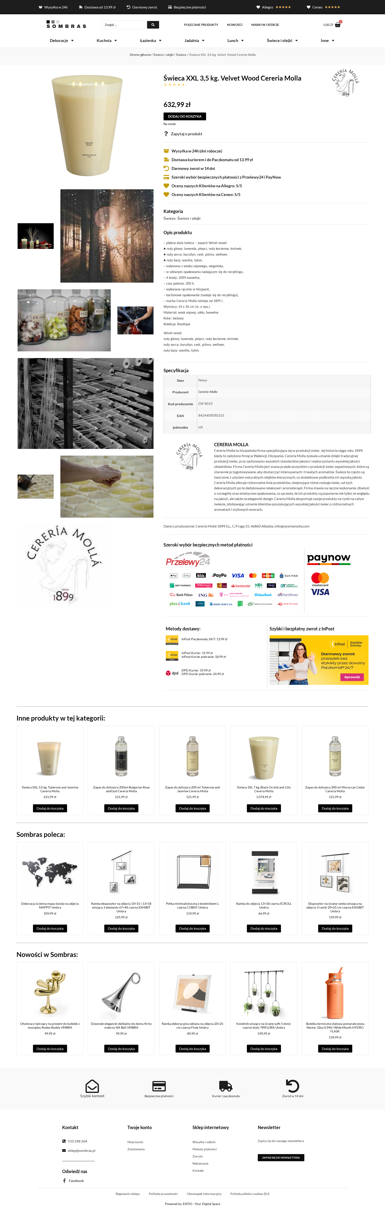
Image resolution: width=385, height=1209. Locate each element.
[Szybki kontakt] (92, 1086)
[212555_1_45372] (107, 487)
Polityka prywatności (163, 1194)
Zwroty (197, 1156)
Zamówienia (136, 1149)
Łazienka (148, 40)
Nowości (234, 25)
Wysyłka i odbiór (204, 1142)
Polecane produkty (201, 25)
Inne (325, 40)
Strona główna (140, 55)
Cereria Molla (207, 392)
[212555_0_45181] (86, 126)
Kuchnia (104, 40)
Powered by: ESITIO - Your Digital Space (192, 1204)
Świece (181, 55)
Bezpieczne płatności (159, 1096)
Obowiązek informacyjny (204, 1194)
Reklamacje (200, 1163)
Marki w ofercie (265, 25)
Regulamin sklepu (128, 1194)
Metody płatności (204, 1149)
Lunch (232, 40)
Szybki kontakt (92, 1096)
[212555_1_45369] (135, 320)
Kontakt (198, 1170)
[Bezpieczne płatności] (159, 1086)
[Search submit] (153, 25)
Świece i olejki (279, 40)
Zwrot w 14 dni (292, 1096)
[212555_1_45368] (64, 320)
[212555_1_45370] (86, 403)
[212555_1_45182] (36, 236)
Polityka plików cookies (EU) (249, 1194)
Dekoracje (59, 40)
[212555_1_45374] (64, 566)
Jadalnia (191, 40)
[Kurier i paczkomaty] (226, 1086)
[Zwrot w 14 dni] (292, 1086)
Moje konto (135, 1142)
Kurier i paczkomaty (226, 1096)
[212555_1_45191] (107, 236)
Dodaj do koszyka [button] (50, 808)
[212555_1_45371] (36, 487)
